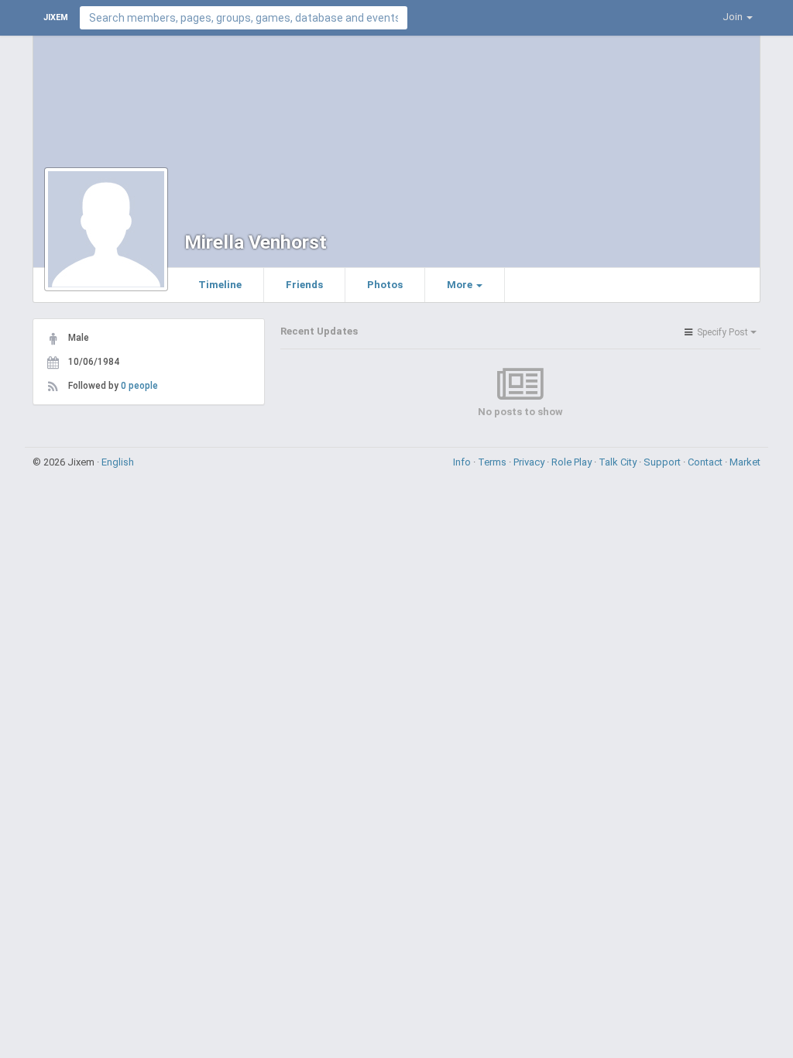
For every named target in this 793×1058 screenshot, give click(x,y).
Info (463, 462)
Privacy (530, 462)
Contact (706, 462)
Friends (304, 284)
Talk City (619, 462)
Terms (493, 462)
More (461, 284)
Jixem (55, 17)
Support (663, 462)
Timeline (220, 284)
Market (744, 462)
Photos (385, 284)
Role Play (572, 462)
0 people (139, 385)
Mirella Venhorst (255, 242)
